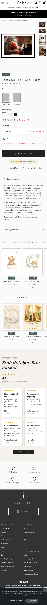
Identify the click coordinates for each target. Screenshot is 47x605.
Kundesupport (28, 559)
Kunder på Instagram (8, 559)
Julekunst (5, 83)
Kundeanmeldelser (30, 532)
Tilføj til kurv (25, 154)
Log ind (26, 555)
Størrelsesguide (13, 139)
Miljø (25, 540)
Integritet (4, 570)
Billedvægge (5, 528)
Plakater (4, 532)
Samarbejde (27, 536)
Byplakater (4, 544)
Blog (2, 555)
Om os (26, 528)
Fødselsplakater (6, 540)
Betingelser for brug (7, 566)
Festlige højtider (14, 83)
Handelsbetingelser (7, 563)
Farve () (6, 109)
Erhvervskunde (28, 570)
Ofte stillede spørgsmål (31, 563)
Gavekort (25, 511)
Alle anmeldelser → (23, 452)
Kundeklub (27, 566)
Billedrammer (5, 536)
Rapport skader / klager (31, 574)
